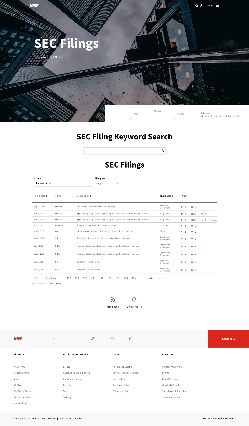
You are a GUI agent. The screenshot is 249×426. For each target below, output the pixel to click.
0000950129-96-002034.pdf (193, 239)
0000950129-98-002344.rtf (182, 207)
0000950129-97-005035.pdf (193, 232)
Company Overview (172, 366)
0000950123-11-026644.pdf (202, 214)
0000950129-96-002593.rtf (182, 254)
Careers (117, 354)
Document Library (72, 378)
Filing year (101, 178)
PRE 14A (58, 213)
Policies (52, 418)
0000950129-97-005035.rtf (182, 232)
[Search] (196, 5)
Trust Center (65, 418)
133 (118, 278)
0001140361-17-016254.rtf (182, 226)
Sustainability (20, 403)
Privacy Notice (21, 418)
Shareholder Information (174, 391)
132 (109, 278)
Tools (66, 391)
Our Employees (120, 378)
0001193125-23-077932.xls (192, 220)
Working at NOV (120, 391)
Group (37, 178)
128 (77, 278)
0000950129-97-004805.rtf (182, 262)
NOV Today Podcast (23, 391)
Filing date (39, 195)
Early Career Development (126, 372)
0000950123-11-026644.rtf (182, 214)
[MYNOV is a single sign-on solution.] (201, 5)
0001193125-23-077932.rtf (182, 220)
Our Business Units (23, 397)
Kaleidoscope (54, 283)
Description (83, 195)
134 (126, 278)
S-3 (56, 262)
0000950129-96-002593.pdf (193, 254)
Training (67, 397)
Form (58, 195)
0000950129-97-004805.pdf (193, 262)
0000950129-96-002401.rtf (182, 246)
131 (101, 278)
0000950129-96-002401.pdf (193, 246)
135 (134, 278)
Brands (66, 366)
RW (56, 231)
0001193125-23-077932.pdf (202, 220)
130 (93, 278)
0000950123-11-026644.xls (192, 214)
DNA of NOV (19, 366)
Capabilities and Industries (76, 372)
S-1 (56, 238)
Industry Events (21, 372)
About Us (19, 354)
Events (165, 372)
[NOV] (34, 6)
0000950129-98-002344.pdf (193, 207)
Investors (167, 354)
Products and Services (76, 354)
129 (85, 278)
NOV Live (18, 385)
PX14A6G (59, 225)
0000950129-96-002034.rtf (182, 239)
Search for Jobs (121, 385)
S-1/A (57, 246)
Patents (67, 385)
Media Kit (79, 418)
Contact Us (228, 338)
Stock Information (171, 397)
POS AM (58, 206)
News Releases (170, 378)
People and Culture (122, 366)
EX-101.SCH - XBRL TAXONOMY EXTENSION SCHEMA (213, 220)
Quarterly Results (171, 385)
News (16, 378)
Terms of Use (38, 418)
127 (69, 278)
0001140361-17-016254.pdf (193, 226)
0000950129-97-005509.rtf (182, 270)
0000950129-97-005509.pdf (193, 270)
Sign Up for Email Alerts (48, 57)
